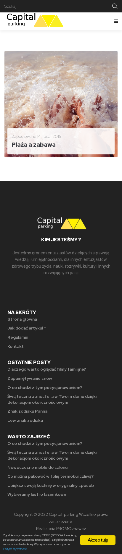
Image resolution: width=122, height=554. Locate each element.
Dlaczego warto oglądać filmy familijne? (46, 369)
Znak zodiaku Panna (27, 411)
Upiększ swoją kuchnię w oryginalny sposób (50, 485)
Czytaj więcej (28, 148)
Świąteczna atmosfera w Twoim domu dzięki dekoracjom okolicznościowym (52, 399)
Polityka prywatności (15, 549)
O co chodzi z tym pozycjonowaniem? (44, 387)
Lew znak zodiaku (25, 420)
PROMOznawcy (71, 528)
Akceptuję (98, 540)
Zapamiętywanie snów (29, 378)
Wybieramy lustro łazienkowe (36, 494)
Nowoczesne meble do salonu (37, 467)
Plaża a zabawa (34, 144)
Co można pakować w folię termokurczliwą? (50, 476)
